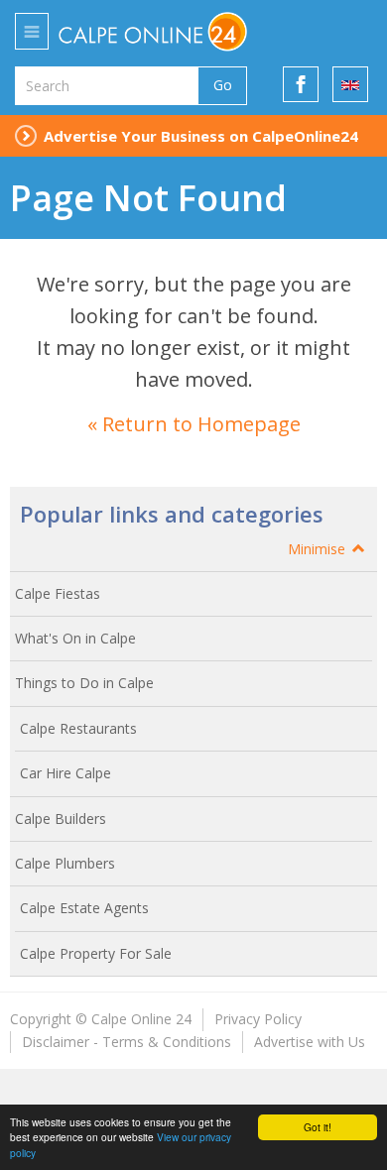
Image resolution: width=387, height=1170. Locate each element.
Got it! (317, 1126)
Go (222, 84)
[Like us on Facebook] (301, 84)
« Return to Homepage (194, 423)
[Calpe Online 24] (182, 32)
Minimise (318, 548)
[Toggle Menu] (32, 31)
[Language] (350, 84)
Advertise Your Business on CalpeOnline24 (201, 136)
